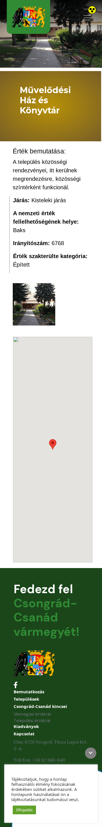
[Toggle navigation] (87, 17)
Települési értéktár (32, 720)
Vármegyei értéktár (32, 714)
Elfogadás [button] (24, 809)
